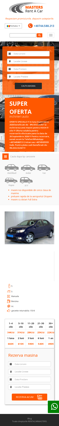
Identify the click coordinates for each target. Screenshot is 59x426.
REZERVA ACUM (24, 396)
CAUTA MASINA (28, 85)
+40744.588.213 (44, 26)
